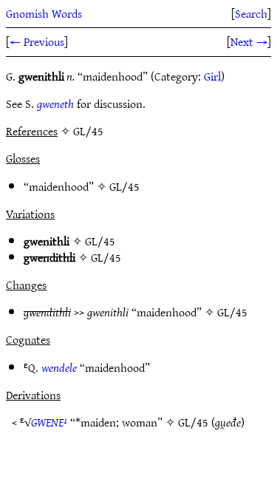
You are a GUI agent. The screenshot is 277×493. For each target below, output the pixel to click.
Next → (248, 41)
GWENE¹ (49, 422)
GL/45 (124, 186)
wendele (59, 367)
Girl (212, 76)
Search (251, 13)
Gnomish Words (44, 13)
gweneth (55, 103)
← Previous (37, 41)
